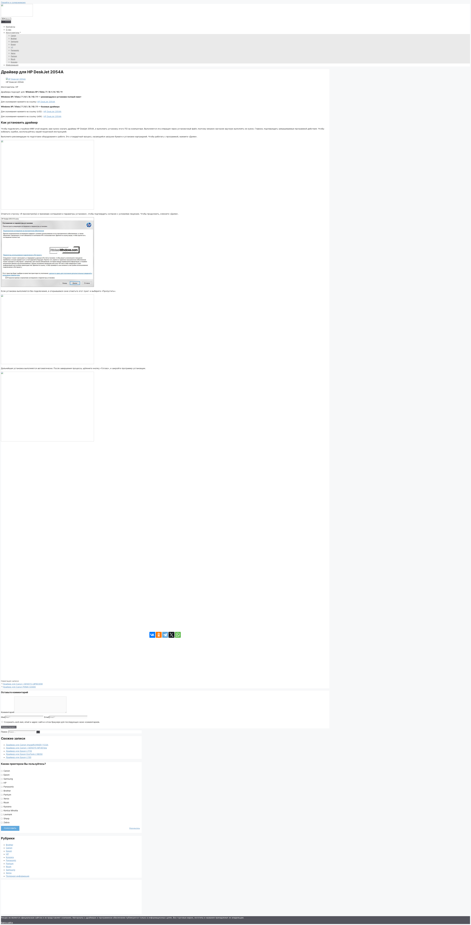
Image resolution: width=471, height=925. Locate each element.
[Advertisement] (165, 658)
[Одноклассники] (159, 635)
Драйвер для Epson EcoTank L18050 (24, 754)
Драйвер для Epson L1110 (19, 751)
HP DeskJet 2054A (46, 101)
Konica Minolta (10, 810)
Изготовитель (12, 32)
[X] (171, 635)
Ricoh (13, 59)
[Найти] (38, 732)
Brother (14, 38)
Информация (12, 65)
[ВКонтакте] (152, 635)
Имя (3, 717)
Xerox (13, 53)
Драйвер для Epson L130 (18, 757)
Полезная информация (17, 876)
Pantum (14, 56)
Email (46, 717)
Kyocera (14, 62)
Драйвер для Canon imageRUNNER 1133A (27, 745)
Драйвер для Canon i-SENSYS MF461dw (26, 748)
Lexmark (7, 814)
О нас (8, 29)
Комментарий (7, 712)
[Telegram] (165, 635)
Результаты (134, 828)
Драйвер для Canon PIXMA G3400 (19, 687)
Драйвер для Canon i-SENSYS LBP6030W (23, 684)
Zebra (6, 822)
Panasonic (15, 50)
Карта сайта (7, 922)
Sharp (6, 818)
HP (12, 47)
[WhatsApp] (178, 635)
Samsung (14, 41)
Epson (13, 44)
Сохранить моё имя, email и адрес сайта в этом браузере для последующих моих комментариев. (52, 722)
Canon (13, 36)
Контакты (10, 26)
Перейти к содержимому (13, 2)
